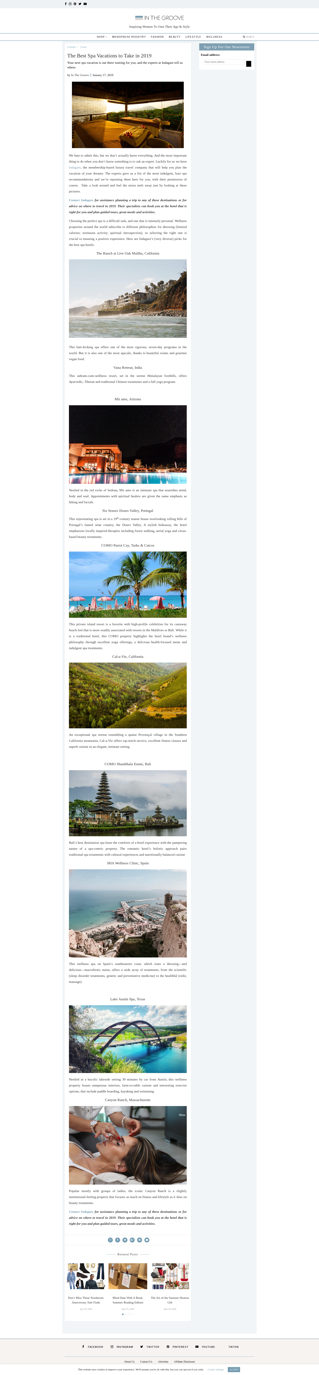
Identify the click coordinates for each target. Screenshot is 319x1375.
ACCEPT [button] (234, 1369)
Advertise (163, 1361)
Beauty (175, 36)
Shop (101, 36)
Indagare (75, 167)
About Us (129, 1361)
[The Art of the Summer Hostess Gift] (170, 1276)
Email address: (210, 54)
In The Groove (80, 75)
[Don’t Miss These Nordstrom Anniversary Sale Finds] (85, 1276)
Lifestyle (193, 36)
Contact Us (146, 1361)
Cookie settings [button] (216, 1369)
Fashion (157, 36)
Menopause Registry (129, 36)
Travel (83, 47)
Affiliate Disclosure (184, 1361)
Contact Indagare (81, 200)
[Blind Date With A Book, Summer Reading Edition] (127, 1276)
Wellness (214, 36)
